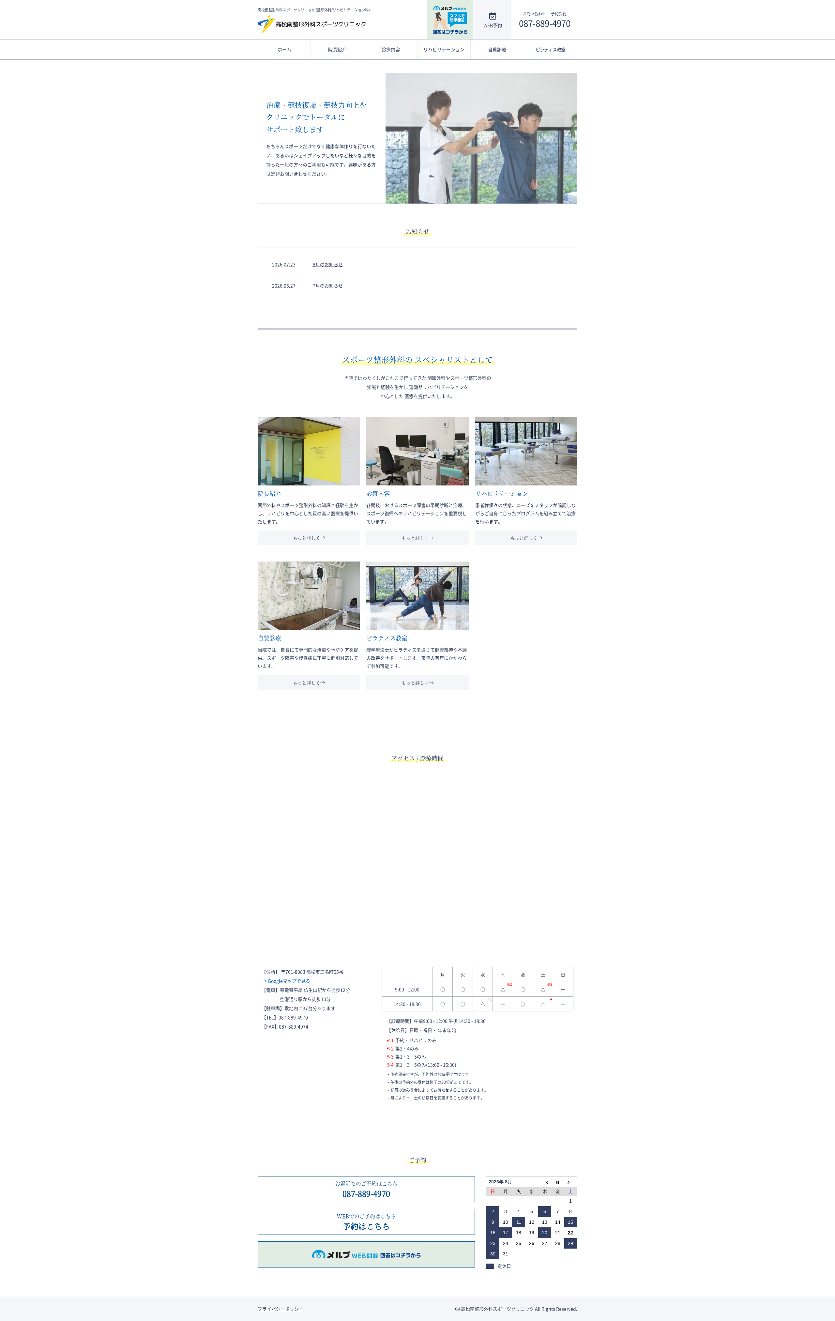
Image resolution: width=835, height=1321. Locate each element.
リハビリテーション (443, 49)
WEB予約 (492, 24)
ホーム (284, 49)
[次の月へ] (570, 1181)
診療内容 (391, 49)
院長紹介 (337, 49)
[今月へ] (557, 1181)
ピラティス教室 (550, 49)
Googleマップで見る (289, 980)
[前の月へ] (544, 1181)
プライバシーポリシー (280, 1308)
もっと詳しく (306, 537)
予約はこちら (366, 1222)
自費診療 (497, 49)
